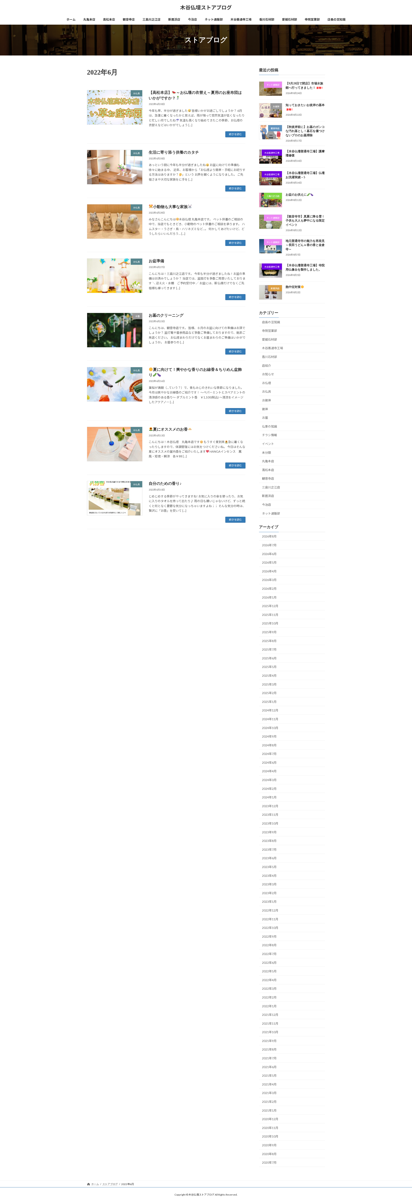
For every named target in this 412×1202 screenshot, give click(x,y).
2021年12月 (270, 1014)
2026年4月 (269, 571)
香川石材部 (269, 357)
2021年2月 (269, 1101)
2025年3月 (269, 684)
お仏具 (266, 391)
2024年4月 (269, 771)
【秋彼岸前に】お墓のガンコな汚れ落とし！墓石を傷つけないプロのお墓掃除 (305, 131)
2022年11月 (270, 919)
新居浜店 (268, 496)
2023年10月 (270, 823)
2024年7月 (269, 754)
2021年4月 (269, 1084)
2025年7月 (269, 649)
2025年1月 (269, 702)
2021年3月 (269, 1093)
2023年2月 (269, 893)
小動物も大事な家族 (170, 207)
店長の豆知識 (271, 322)
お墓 (265, 417)
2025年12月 (270, 606)
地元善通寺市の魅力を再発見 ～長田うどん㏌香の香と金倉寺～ (305, 245)
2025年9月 (269, 632)
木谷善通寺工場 (272, 348)
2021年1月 (269, 1110)
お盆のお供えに (296, 194)
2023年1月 (269, 901)
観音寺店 (268, 478)
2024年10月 (270, 727)
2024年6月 (269, 762)
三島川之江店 (271, 487)
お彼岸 (266, 400)
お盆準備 (156, 261)
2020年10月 (270, 1136)
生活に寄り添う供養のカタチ (174, 152)
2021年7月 (269, 1058)
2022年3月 (269, 988)
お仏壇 (266, 383)
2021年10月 (270, 1032)
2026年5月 (269, 562)
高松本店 (268, 470)
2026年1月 (269, 597)
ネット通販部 (271, 513)
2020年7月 (269, 1162)
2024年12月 (270, 710)
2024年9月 (269, 736)
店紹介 (266, 365)
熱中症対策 (293, 287)
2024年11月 (270, 719)
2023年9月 (269, 832)
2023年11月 (270, 814)
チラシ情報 (269, 435)
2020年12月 (270, 1119)
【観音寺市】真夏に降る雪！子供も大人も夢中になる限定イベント (305, 220)
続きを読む (235, 134)
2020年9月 (269, 1145)
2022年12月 (270, 910)
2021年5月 (269, 1075)
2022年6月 (269, 962)
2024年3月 (269, 780)
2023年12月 (270, 806)
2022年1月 (269, 1006)
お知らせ (268, 374)
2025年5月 (269, 667)
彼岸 (265, 409)
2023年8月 (269, 841)
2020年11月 (270, 1128)
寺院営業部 (269, 330)
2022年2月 (269, 997)
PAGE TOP (398, 1162)
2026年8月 (269, 536)
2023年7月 (269, 849)
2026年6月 (269, 553)
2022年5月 (269, 971)
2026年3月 (269, 580)
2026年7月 (269, 545)
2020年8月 (269, 1154)
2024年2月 (269, 788)
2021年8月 (269, 1049)
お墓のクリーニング (166, 315)
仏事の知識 (269, 426)
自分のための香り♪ (165, 483)
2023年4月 (269, 875)
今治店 (266, 504)
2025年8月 (269, 640)
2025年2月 (269, 693)
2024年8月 (269, 745)
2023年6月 (269, 858)
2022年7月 (269, 954)
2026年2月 (269, 588)
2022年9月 (269, 936)
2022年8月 (269, 945)
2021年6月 (269, 1067)
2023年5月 (269, 867)
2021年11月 (270, 1023)
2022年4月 (269, 980)
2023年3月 (269, 884)
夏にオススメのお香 (170, 429)
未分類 (266, 452)
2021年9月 (269, 1041)
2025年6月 (269, 658)
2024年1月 (269, 797)
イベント (268, 444)
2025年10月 (270, 623)
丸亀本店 (268, 461)
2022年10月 (270, 928)
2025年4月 (269, 675)
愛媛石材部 (269, 339)
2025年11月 (270, 615)
